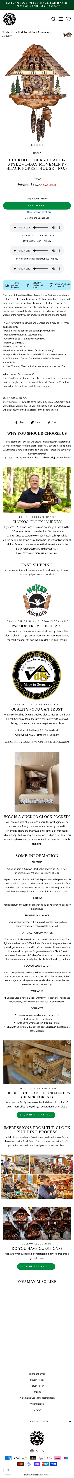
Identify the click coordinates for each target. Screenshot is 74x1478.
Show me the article (36, 1115)
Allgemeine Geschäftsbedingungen (37, 1398)
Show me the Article (36, 1266)
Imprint (37, 1392)
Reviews (37, 1410)
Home (36, 153)
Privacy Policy (37, 1380)
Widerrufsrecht (37, 1404)
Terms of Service (37, 1374)
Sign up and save (37, 1421)
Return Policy (37, 1386)
